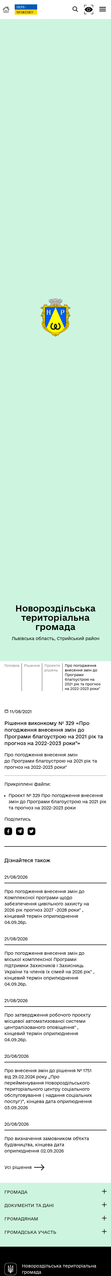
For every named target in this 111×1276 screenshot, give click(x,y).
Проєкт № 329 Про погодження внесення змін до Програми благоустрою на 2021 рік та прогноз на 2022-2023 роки (57, 801)
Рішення (32, 665)
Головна (11, 665)
